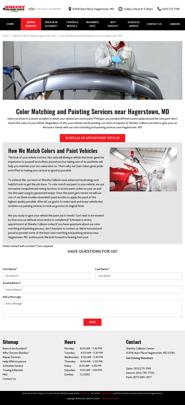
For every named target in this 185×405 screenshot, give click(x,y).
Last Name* (102, 269)
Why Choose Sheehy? (16, 352)
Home (10, 24)
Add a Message (12, 297)
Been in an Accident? (51, 24)
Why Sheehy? (113, 24)
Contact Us (154, 24)
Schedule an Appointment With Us (92, 138)
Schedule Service (134, 24)
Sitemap (114, 398)
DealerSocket (106, 393)
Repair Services (30, 24)
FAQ (5, 374)
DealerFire (85, 393)
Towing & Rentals (72, 24)
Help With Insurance (14, 361)
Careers (175, 24)
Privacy (105, 398)
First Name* (10, 269)
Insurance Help (92, 24)
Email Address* (12, 283)
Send (92, 322)
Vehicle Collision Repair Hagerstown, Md (34, 35)
